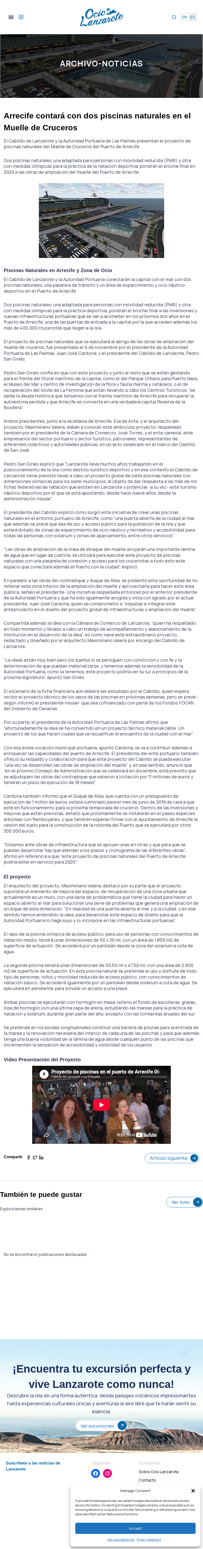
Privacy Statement (149, 1540)
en (184, 17)
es (192, 17)
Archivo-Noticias (101, 63)
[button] (193, 1490)
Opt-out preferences (120, 1540)
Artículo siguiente (168, 1158)
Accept (135, 1528)
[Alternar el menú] (11, 17)
